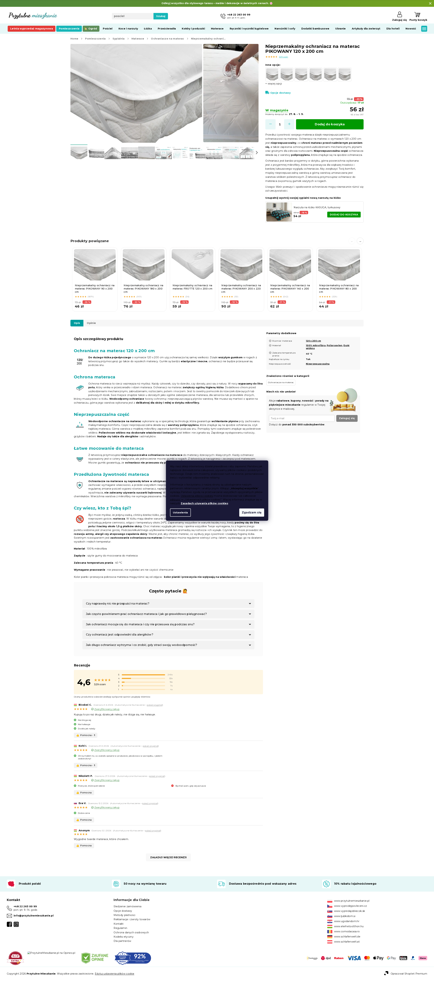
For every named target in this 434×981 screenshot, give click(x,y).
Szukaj (160, 16)
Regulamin (120, 928)
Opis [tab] (77, 323)
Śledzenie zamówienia (127, 906)
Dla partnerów (122, 941)
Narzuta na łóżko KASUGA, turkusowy (317, 207)
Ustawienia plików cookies (197, 495)
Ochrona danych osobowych (131, 932)
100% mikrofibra (316, 345)
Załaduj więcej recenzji (168, 857)
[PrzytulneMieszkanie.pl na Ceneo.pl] (95, 957)
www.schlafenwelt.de (347, 936)
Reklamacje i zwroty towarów (132, 919)
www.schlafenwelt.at (347, 941)
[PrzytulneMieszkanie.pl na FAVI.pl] (15, 957)
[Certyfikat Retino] (132, 957)
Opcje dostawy (280, 92)
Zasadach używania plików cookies (204, 503)
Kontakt (118, 923)
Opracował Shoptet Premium (409, 973)
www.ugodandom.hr (346, 921)
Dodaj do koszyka (330, 124)
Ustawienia (180, 512)
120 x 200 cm (313, 341)
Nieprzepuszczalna (318, 364)
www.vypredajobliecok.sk (349, 911)
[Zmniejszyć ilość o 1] (270, 124)
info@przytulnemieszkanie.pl (34, 915)
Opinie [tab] (91, 323)
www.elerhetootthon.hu (349, 926)
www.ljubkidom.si (344, 916)
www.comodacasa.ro (347, 931)
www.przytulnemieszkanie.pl (352, 900)
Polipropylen (334, 345)
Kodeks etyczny (124, 936)
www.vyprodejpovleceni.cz (350, 905)
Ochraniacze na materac (281, 382)
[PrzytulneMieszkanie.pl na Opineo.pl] (51, 952)
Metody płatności (124, 915)
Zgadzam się (252, 512)
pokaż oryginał (154, 705)
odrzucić (175, 499)
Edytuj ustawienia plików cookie (114, 973)
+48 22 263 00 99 (25, 906)
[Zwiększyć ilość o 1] (289, 124)
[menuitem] (31, 28)
